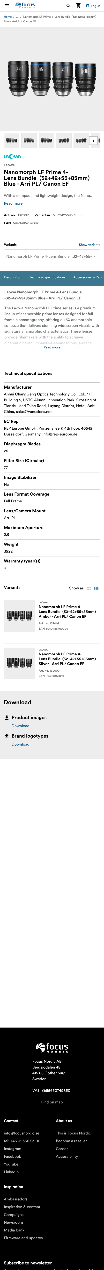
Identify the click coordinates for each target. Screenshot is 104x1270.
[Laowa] (12, 156)
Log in (95, 6)
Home (8, 17)
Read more (13, 203)
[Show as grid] (88, 589)
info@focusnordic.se (21, 1133)
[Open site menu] (9, 5)
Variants (10, 244)
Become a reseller (71, 1141)
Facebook (12, 1156)
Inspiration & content (22, 1207)
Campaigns (13, 1214)
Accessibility (67, 1156)
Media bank (14, 1230)
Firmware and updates (23, 1238)
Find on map (52, 1102)
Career (62, 1148)
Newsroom (13, 1222)
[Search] (68, 5)
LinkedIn (11, 1172)
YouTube (11, 1164)
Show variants (89, 244)
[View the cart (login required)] (78, 5)
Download (21, 725)
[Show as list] (96, 589)
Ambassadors (16, 1199)
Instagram (12, 1148)
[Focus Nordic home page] (25, 5)
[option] (11, 140)
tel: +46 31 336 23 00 (22, 1141)
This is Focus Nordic (73, 1133)
